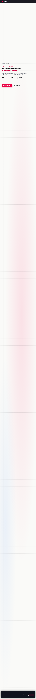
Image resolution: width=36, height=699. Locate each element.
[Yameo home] (4, 1)
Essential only (25, 694)
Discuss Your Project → (7, 85)
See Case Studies (17, 85)
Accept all (31, 694)
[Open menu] (33, 2)
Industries (3, 63)
